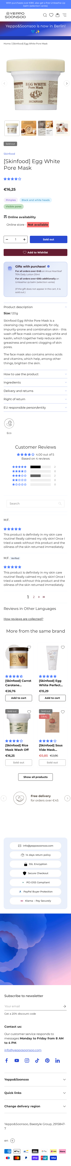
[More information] (48, 266)
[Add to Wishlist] (29, 647)
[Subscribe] (62, 1006)
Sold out (48, 239)
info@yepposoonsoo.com (23, 1050)
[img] (12, 529)
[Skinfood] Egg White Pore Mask (30, 43)
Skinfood (9, 153)
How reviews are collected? (23, 619)
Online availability (22, 217)
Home (7, 43)
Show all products (35, 777)
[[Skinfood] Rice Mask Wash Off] (18, 722)
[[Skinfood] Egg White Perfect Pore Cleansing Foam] (52, 658)
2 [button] (34, 597)
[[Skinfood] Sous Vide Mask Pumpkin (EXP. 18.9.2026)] (52, 722)
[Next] (67, 83)
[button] (56, 15)
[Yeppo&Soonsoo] (35, 949)
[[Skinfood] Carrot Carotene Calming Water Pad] (18, 658)
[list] (35, 83)
